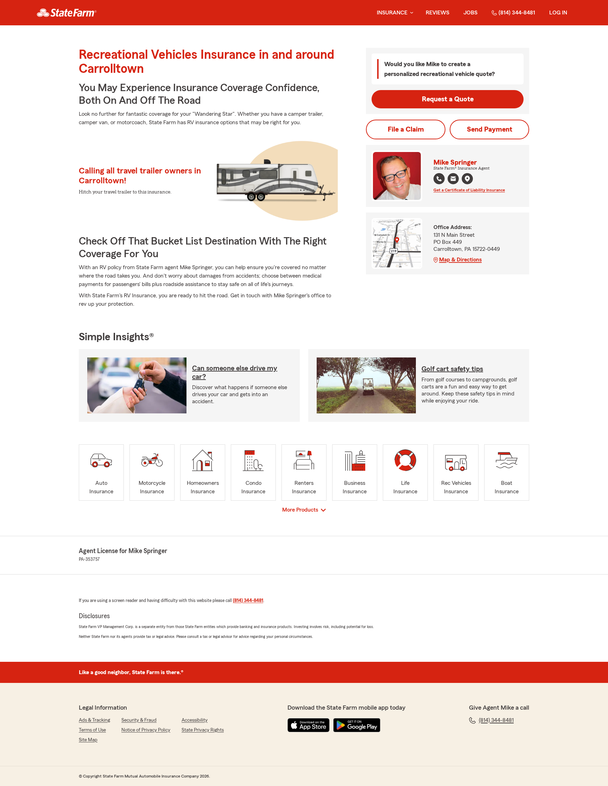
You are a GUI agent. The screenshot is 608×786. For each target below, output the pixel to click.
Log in (558, 12)
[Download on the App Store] (308, 725)
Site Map (88, 739)
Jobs (470, 12)
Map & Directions (460, 259)
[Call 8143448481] (439, 178)
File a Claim (406, 129)
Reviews (437, 12)
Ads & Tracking (94, 720)
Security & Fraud (139, 720)
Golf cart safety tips (452, 369)
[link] (67, 13)
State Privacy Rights (203, 730)
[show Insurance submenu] (410, 13)
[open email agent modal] (453, 179)
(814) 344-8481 (517, 12)
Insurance (392, 12)
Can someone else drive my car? (234, 372)
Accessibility (195, 720)
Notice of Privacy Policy (145, 730)
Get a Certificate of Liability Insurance (469, 190)
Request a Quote (448, 99)
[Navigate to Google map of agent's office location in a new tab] (467, 178)
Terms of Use (92, 730)
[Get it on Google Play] (356, 725)
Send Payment (489, 129)
